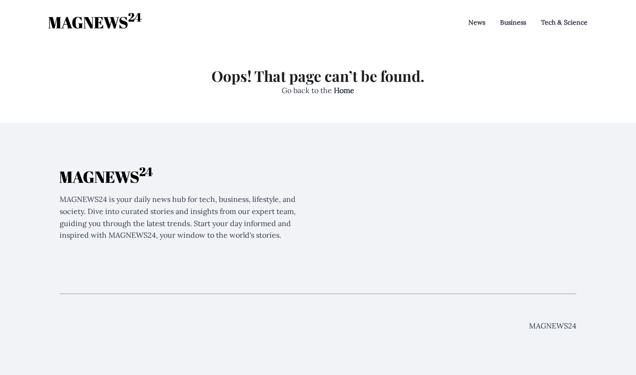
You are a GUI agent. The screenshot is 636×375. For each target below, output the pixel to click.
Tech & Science (564, 22)
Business (513, 22)
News (476, 22)
